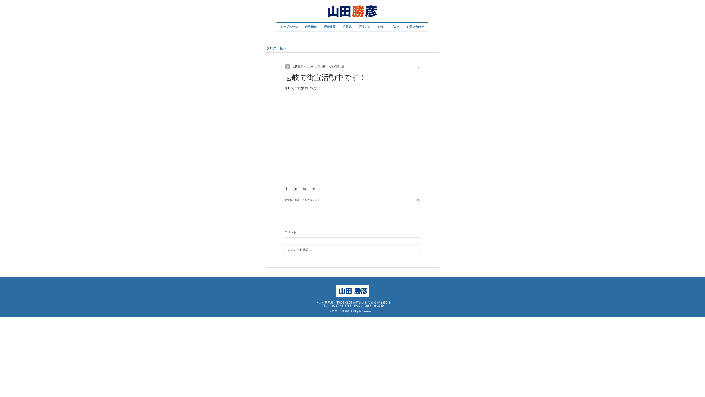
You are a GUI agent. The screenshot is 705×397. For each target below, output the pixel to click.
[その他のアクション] (418, 66)
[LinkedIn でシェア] (304, 189)
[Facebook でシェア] (286, 189)
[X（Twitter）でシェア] (295, 189)
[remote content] (352, 137)
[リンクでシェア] (313, 189)
